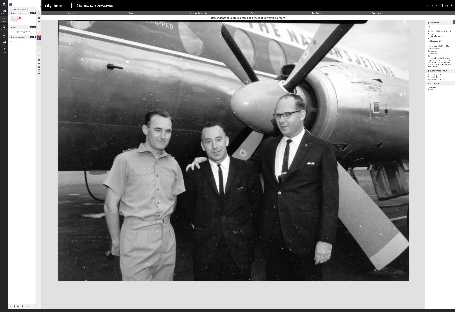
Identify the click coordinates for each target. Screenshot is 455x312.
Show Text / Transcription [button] (39, 49)
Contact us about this (39, 67)
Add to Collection (39, 63)
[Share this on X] (10, 305)
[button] (39, 38)
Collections (73, 13)
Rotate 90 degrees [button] (39, 28)
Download (39, 59)
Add (32, 13)
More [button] (4, 53)
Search (4, 21)
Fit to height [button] (39, 25)
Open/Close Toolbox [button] (40, 4)
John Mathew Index (198, 13)
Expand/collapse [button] (454, 22)
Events (132, 13)
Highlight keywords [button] (39, 56)
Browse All (4, 13)
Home (4, 6)
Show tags (15, 18)
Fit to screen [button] (39, 18)
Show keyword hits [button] (39, 52)
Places (253, 13)
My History (4, 29)
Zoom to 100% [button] (39, 32)
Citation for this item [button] (39, 74)
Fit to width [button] (39, 21)
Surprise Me (377, 13)
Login (4, 37)
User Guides (316, 13)
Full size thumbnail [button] (39, 14)
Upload (4, 45)
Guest (438, 5)
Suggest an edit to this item (10, 4)
